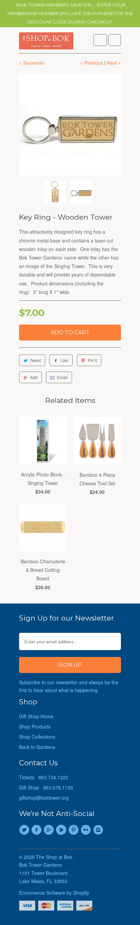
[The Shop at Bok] (46, 42)
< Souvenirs (32, 62)
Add (33, 377)
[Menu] (100, 40)
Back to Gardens (37, 746)
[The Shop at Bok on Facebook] (37, 830)
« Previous (91, 62)
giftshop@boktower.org (44, 797)
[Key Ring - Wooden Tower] (70, 125)
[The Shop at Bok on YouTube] (62, 830)
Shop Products (35, 726)
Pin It (92, 360)
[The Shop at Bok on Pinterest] (74, 830)
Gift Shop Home (36, 716)
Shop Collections (37, 736)
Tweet (35, 360)
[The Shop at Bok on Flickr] (87, 830)
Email (62, 377)
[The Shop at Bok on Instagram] (99, 830)
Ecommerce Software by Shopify (54, 892)
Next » (114, 62)
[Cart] (114, 40)
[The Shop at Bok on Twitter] (25, 830)
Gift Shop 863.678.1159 (46, 787)
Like (64, 360)
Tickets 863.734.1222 (43, 777)
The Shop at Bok (54, 856)
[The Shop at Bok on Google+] (50, 830)
